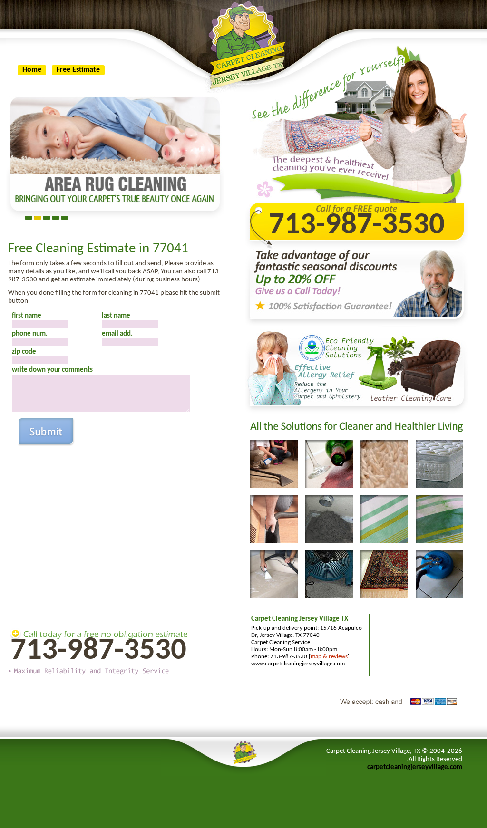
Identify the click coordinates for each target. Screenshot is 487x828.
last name (116, 315)
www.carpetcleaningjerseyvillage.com (298, 664)
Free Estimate (78, 70)
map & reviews (329, 657)
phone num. (30, 333)
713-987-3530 (98, 650)
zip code (24, 352)
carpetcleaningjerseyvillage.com (414, 767)
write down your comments (52, 370)
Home (31, 70)
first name (26, 315)
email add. (117, 333)
